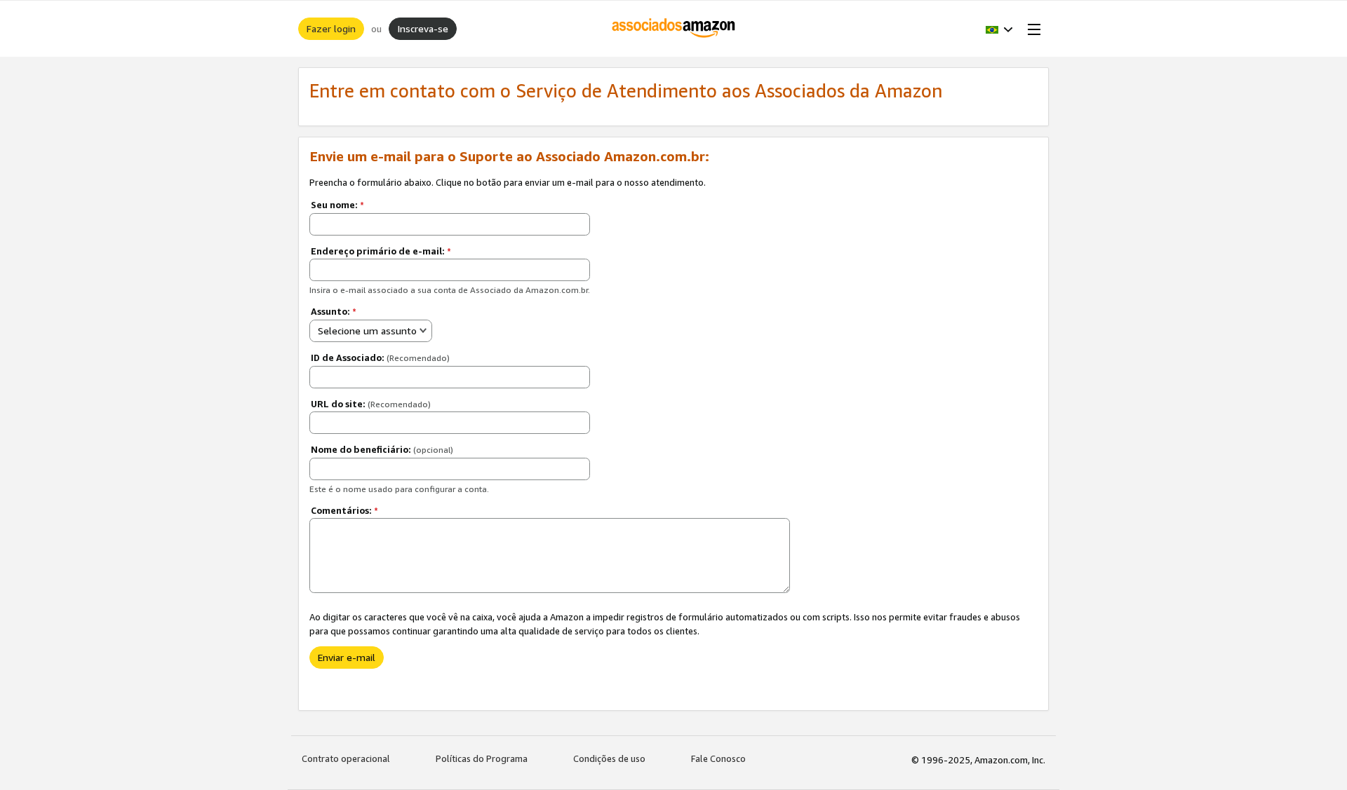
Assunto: (333, 311)
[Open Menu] (1031, 28)
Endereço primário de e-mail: (381, 251)
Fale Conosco (718, 758)
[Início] (673, 28)
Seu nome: (337, 204)
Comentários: (344, 510)
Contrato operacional (346, 758)
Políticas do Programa (482, 758)
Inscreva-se (422, 28)
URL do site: (371, 403)
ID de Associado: (380, 357)
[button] (999, 28)
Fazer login (331, 28)
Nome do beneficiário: (382, 449)
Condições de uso (609, 758)
